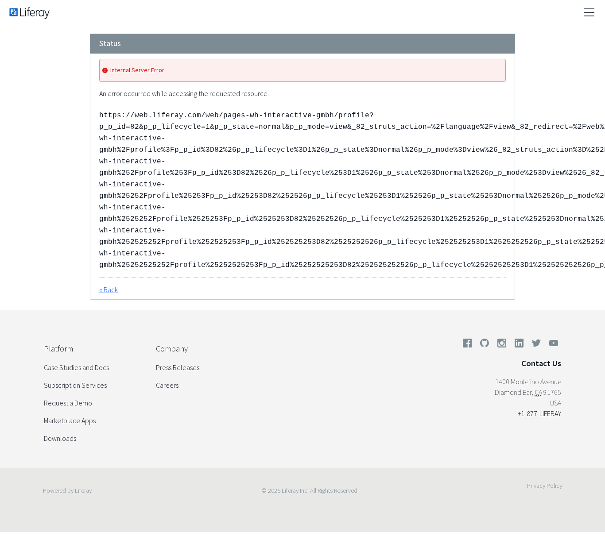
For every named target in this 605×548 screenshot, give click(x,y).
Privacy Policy (544, 486)
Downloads (60, 438)
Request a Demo (68, 402)
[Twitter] (536, 345)
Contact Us (541, 363)
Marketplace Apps (70, 420)
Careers (167, 385)
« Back (108, 289)
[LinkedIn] (519, 345)
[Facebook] (467, 345)
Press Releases (177, 367)
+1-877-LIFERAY (539, 413)
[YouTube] (552, 345)
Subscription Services (75, 385)
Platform (58, 348)
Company (172, 348)
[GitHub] (485, 345)
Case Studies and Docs (76, 367)
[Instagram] (502, 345)
